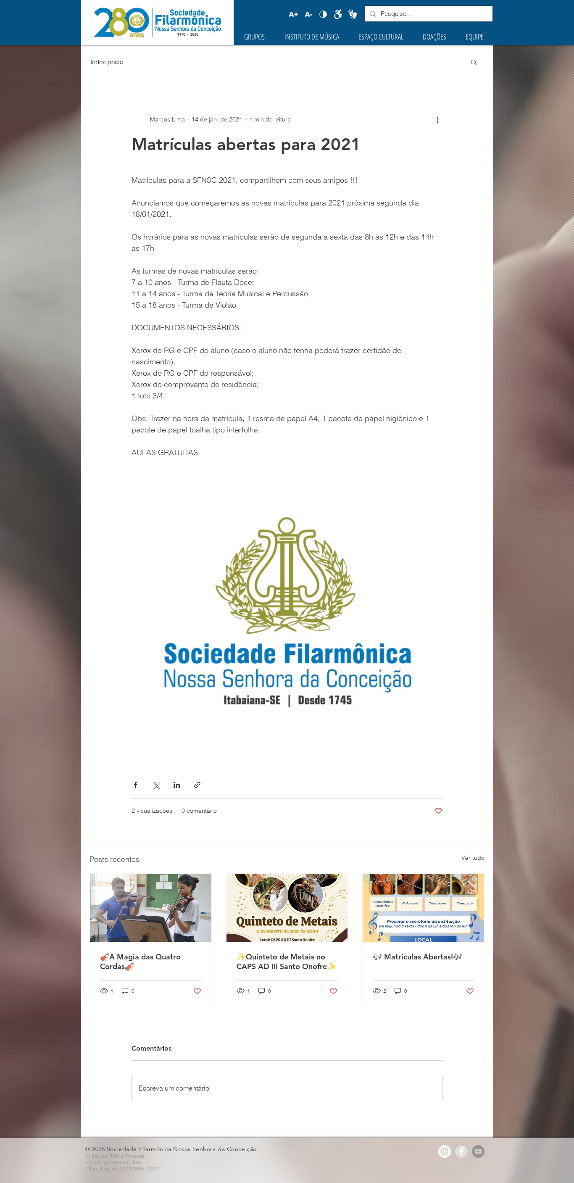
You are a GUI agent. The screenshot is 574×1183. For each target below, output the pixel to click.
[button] (474, 61)
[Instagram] (444, 1151)
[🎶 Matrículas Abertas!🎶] (423, 908)
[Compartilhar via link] (197, 785)
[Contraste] (323, 14)
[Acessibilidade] (338, 14)
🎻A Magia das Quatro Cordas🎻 (140, 961)
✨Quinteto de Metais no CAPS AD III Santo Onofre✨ (286, 961)
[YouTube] (478, 1151)
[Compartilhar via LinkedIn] (177, 785)
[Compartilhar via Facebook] (136, 785)
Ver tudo (472, 858)
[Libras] (352, 14)
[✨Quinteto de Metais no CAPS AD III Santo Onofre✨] (287, 908)
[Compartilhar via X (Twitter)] (156, 785)
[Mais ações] (437, 119)
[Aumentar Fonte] (293, 14)
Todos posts (106, 62)
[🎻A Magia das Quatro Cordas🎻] (150, 908)
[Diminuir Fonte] (308, 14)
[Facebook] (461, 1151)
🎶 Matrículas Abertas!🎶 (417, 957)
